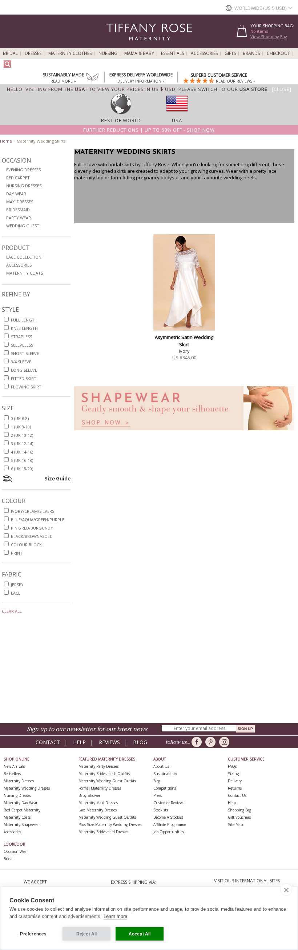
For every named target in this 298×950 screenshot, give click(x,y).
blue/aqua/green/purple (37, 519)
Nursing (107, 53)
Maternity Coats (24, 273)
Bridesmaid (18, 209)
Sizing (233, 773)
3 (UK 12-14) (22, 443)
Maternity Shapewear (22, 824)
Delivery (235, 780)
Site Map (235, 824)
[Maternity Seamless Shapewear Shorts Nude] (184, 432)
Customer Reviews (168, 802)
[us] (177, 114)
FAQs (232, 766)
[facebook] (198, 742)
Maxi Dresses (19, 201)
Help (79, 742)
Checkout (278, 53)
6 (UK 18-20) (22, 468)
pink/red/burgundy (32, 528)
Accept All (140, 934)
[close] (286, 889)
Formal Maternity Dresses (99, 788)
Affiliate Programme (169, 824)
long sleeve (24, 370)
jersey (17, 584)
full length (24, 320)
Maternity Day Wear (20, 802)
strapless (21, 336)
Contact (48, 742)
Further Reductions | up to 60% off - (149, 130)
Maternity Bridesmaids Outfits (104, 773)
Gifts (230, 53)
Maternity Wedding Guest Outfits (107, 780)
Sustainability (165, 773)
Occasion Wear (16, 851)
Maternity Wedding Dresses (27, 788)
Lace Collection (23, 257)
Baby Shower (89, 795)
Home (6, 141)
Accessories (204, 53)
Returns (235, 788)
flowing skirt (26, 387)
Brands (251, 53)
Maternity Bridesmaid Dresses (103, 831)
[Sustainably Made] (92, 78)
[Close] (281, 89)
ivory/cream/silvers (32, 511)
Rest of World (121, 120)
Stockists (160, 810)
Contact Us (237, 795)
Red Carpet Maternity (22, 810)
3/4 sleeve (21, 361)
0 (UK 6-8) (20, 418)
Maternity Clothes (70, 53)
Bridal (10, 53)
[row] (121, 114)
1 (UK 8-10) (21, 427)
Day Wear (16, 193)
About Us (161, 766)
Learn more (115, 916)
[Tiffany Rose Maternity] (116, 45)
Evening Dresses (23, 169)
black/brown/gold (32, 536)
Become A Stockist (168, 817)
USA (177, 120)
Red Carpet (18, 177)
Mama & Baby (139, 53)
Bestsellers (12, 773)
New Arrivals (14, 766)
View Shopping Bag (268, 36)
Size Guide (57, 478)
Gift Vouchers (239, 817)
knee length (24, 328)
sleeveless (22, 345)
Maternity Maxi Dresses (98, 802)
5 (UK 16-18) (22, 460)
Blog (140, 742)
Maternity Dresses (19, 780)
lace (15, 593)
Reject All (86, 934)
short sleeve (25, 353)
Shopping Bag (239, 810)
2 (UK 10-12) (22, 435)
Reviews (109, 742)
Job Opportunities (168, 831)
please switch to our (222, 89)
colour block (26, 544)
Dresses (33, 53)
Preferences (33, 934)
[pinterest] (211, 742)
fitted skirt (23, 378)
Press (157, 795)
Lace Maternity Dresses (97, 810)
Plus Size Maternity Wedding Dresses (109, 824)
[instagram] (225, 742)
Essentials (172, 53)
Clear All (12, 611)
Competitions (164, 788)
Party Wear (18, 217)
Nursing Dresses (23, 185)
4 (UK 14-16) (22, 452)
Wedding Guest (22, 225)
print (17, 553)
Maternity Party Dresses (98, 766)
